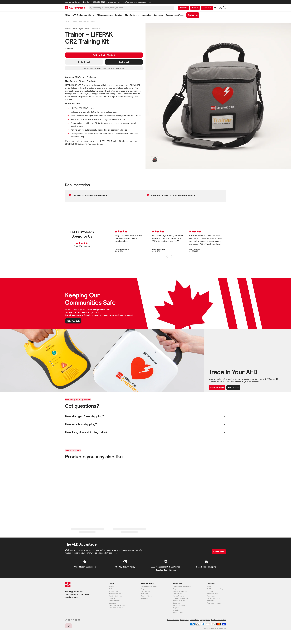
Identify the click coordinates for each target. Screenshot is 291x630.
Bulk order (183, 8)
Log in (68, 626)
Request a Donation (214, 603)
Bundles (111, 587)
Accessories (113, 591)
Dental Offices (178, 613)
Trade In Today (217, 387)
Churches (176, 603)
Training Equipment (115, 596)
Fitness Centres (178, 596)
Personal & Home (179, 601)
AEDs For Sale (73, 321)
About (209, 587)
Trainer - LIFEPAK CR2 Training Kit (84, 21)
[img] (82, 243)
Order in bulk (84, 62)
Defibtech (144, 598)
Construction (177, 594)
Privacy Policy (184, 620)
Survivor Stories (212, 594)
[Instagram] (66, 620)
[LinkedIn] (76, 620)
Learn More (218, 551)
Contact (210, 591)
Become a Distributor (116, 608)
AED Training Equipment (86, 77)
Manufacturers (114, 601)
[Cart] (224, 7)
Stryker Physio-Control (149, 587)
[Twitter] (69, 620)
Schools (175, 610)
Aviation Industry (179, 605)
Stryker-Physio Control (89, 81)
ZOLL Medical (145, 591)
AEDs (111, 589)
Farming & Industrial (180, 591)
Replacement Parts (115, 594)
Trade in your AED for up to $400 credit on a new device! (104, 68)
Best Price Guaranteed (117, 605)
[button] (104, 55)
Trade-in (195, 8)
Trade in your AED (213, 598)
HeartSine (144, 594)
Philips (143, 589)
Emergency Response (180, 598)
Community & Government (182, 587)
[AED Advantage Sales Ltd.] (75, 7)
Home (67, 21)
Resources (210, 596)
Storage (112, 598)
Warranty (210, 601)
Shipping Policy (205, 620)
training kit (85, 91)
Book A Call (233, 387)
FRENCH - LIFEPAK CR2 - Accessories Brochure (173, 195)
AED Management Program (216, 589)
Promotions (207, 8)
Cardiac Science (146, 596)
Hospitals (176, 608)
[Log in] (220, 7)
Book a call (124, 62)
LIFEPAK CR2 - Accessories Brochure (90, 195)
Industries (112, 603)
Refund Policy (194, 620)
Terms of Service (173, 620)
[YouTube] (79, 620)
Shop (111, 583)
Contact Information (218, 620)
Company (211, 583)
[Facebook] (72, 620)
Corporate (176, 589)
